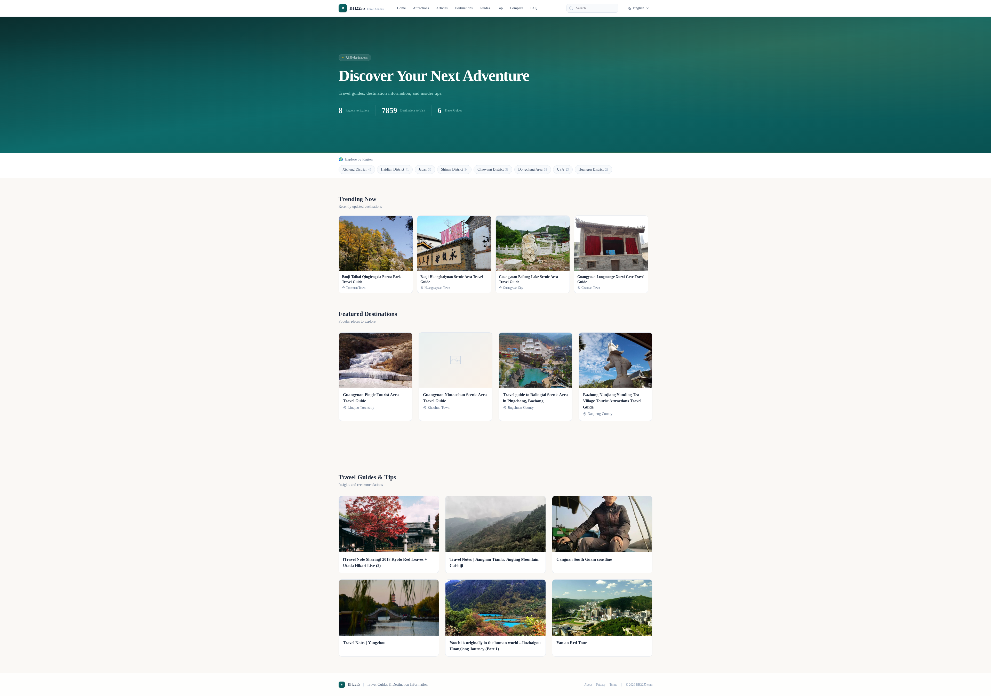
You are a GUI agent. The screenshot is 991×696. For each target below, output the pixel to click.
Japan (425, 169)
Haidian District (395, 169)
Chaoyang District (492, 169)
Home (401, 8)
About (588, 684)
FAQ (533, 8)
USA (563, 169)
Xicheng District (356, 169)
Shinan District (454, 169)
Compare (516, 8)
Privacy (600, 684)
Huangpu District (593, 169)
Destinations (464, 8)
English (638, 8)
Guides (485, 8)
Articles (441, 8)
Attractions (421, 8)
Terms (613, 684)
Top (500, 8)
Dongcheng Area (532, 169)
